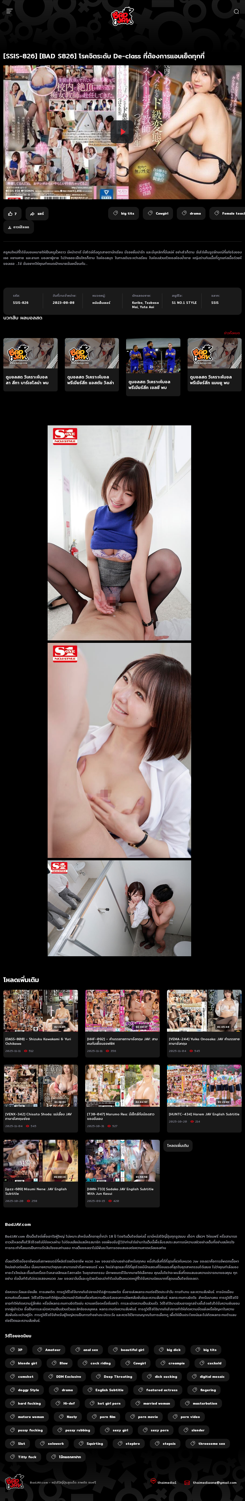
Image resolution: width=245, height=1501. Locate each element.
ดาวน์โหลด (21, 227)
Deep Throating (118, 1376)
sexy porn (160, 1430)
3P (20, 1349)
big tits (210, 1349)
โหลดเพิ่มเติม (178, 1146)
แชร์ (40, 213)
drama (67, 1390)
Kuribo (137, 302)
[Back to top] (232, 1488)
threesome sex (211, 1443)
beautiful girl (132, 1349)
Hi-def (69, 1403)
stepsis (169, 1443)
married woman (156, 1403)
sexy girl (120, 1430)
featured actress (162, 1390)
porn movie (148, 1416)
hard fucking (29, 1403)
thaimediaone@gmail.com (215, 1482)
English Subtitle (109, 1390)
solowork (56, 1443)
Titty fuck (27, 1457)
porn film (107, 1416)
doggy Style (28, 1390)
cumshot (25, 1376)
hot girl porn (109, 1403)
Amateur (53, 1349)
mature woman (31, 1416)
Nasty (72, 1416)
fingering (208, 1390)
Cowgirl (139, 1363)
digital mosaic (212, 1376)
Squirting (95, 1443)
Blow (64, 1363)
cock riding (100, 1363)
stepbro (133, 1443)
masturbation (205, 1403)
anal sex (90, 1349)
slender (198, 1430)
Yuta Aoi (147, 307)
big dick (174, 1349)
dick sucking (166, 1376)
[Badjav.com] (122, 16)
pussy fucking (30, 1430)
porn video (190, 1416)
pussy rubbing (77, 1430)
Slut (21, 1443)
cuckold (214, 1363)
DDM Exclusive (68, 1376)
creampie (176, 1363)
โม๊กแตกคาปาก (70, 1457)
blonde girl (27, 1363)
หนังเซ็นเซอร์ (101, 302)
